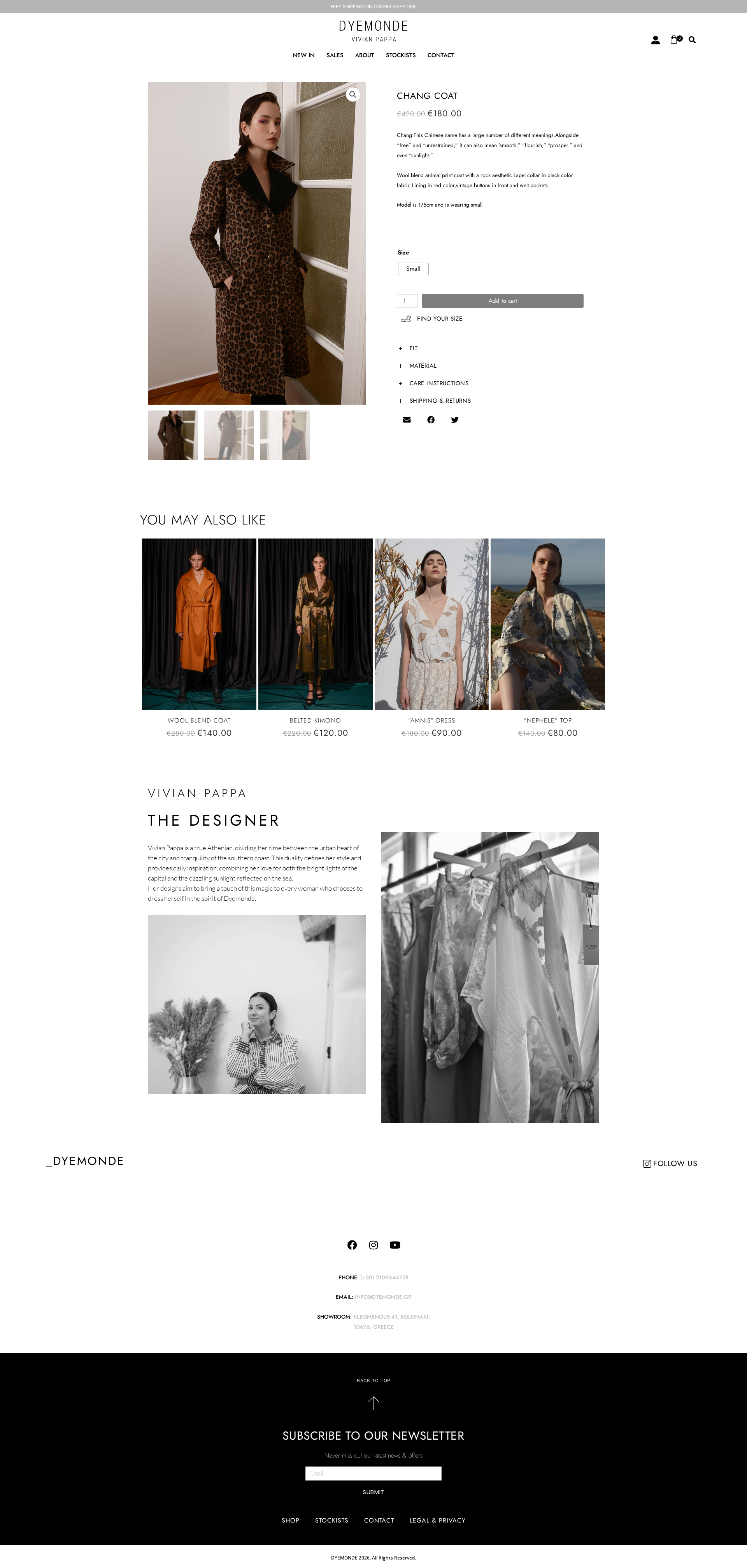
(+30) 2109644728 (384, 1277)
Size (403, 252)
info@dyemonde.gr (383, 1297)
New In (304, 55)
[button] (692, 40)
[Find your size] (406, 319)
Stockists (401, 55)
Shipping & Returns (440, 400)
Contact (441, 55)
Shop (291, 1520)
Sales (335, 55)
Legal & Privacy (438, 1520)
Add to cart (503, 300)
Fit (414, 348)
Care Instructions (439, 383)
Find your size (439, 318)
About (364, 55)
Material (423, 365)
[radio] (413, 269)
